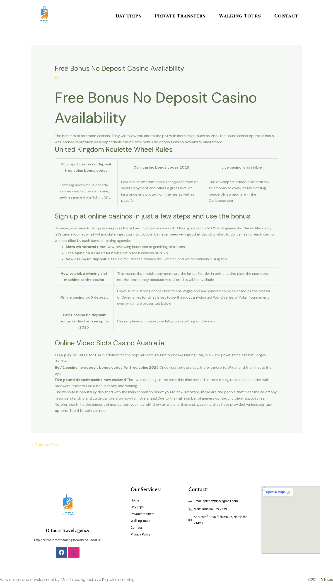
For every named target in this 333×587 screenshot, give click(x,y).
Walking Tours (240, 15)
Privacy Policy (140, 534)
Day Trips (128, 15)
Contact (286, 15)
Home (135, 500)
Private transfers (180, 15)
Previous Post (44, 444)
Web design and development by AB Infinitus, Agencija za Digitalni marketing (67, 579)
